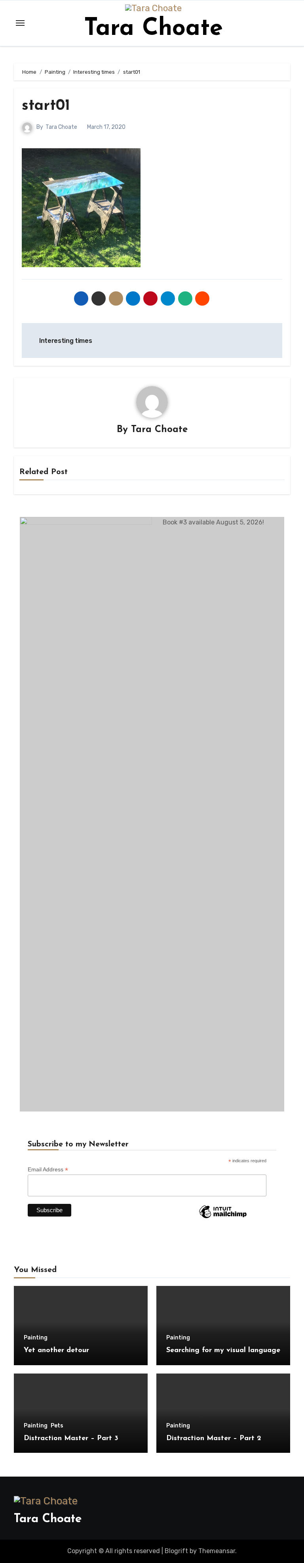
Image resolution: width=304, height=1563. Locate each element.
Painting (36, 1338)
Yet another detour (56, 1350)
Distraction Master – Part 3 (71, 1438)
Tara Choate (153, 29)
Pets (57, 1426)
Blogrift (176, 1551)
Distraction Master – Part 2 (213, 1438)
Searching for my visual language (223, 1350)
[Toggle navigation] (20, 23)
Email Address (48, 1169)
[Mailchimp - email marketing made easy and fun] (222, 1218)
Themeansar (216, 1551)
